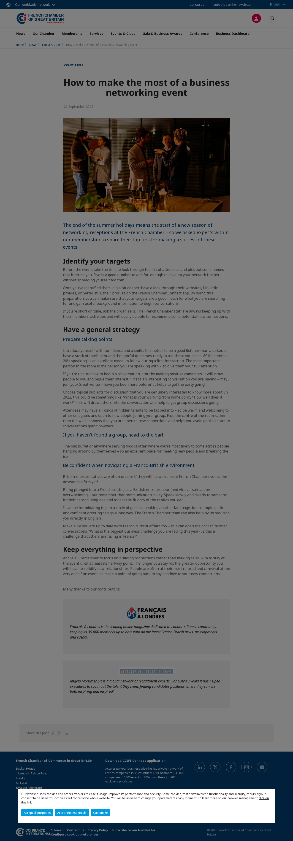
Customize (100, 813)
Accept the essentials (72, 813)
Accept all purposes (37, 813)
